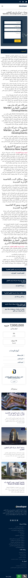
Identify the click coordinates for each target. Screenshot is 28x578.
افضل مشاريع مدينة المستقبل (16, 538)
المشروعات (21, 532)
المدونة (22, 533)
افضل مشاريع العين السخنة (17, 542)
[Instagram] (10, 520)
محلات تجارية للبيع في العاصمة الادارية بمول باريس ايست (14, 414)
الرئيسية (22, 537)
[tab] (14, 355)
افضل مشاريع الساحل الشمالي (16, 544)
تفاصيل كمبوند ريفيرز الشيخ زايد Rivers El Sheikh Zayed (14, 483)
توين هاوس (20, 362)
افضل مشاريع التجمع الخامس (17, 545)
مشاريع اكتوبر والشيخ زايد (17, 530)
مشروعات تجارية (19, 526)
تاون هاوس (20, 358)
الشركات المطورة (19, 535)
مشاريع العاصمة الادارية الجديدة (16, 528)
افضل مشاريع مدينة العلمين (17, 540)
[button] (2, 6)
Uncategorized (20, 547)
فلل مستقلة (20, 355)
